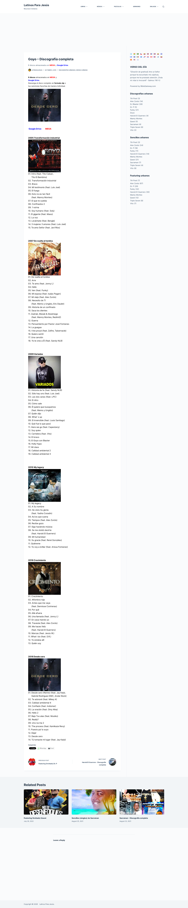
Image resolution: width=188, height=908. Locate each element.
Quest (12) (134, 198)
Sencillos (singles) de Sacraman (85, 818)
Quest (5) (134, 121)
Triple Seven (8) (136, 127)
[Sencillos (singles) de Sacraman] (94, 802)
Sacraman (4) (135, 124)
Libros (83, 6)
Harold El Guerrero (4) (139, 116)
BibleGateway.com (148, 86)
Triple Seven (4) (136, 165)
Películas (117, 6)
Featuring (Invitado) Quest (35, 818)
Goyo (132, 113)
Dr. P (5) (133, 107)
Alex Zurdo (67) (136, 183)
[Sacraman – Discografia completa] (142, 802)
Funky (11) (134, 151)
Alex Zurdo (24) (136, 145)
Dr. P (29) (134, 186)
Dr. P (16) (134, 148)
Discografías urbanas (67, 70)
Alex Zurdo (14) (136, 101)
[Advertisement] (94, 29)
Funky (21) (134, 110)
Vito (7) (133, 203)
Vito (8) (133, 168)
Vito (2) (133, 130)
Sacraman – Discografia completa (134, 818)
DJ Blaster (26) (136, 104)
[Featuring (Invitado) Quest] (46, 802)
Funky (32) (134, 189)
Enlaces (153, 6)
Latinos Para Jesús (36, 5)
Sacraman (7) (135, 162)
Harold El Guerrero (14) (139, 154)
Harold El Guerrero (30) (140, 192)
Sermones (136, 6)
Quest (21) (134, 160)
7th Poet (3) (135, 98)
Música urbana (82, 70)
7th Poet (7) (135, 180)
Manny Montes (136, 118)
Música (99, 6)
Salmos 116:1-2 (154, 80)
